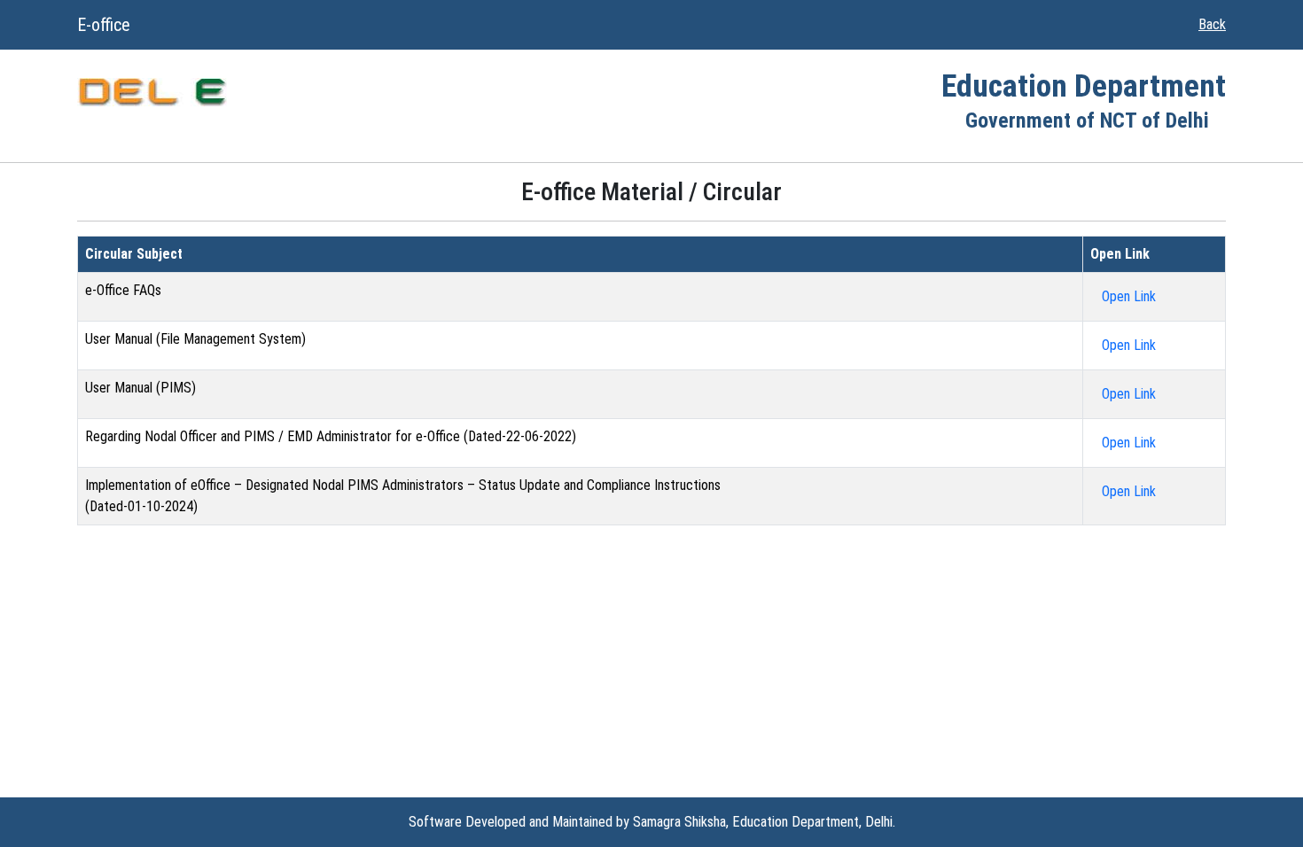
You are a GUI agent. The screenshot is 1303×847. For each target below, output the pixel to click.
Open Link (1129, 296)
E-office (103, 24)
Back (1212, 24)
